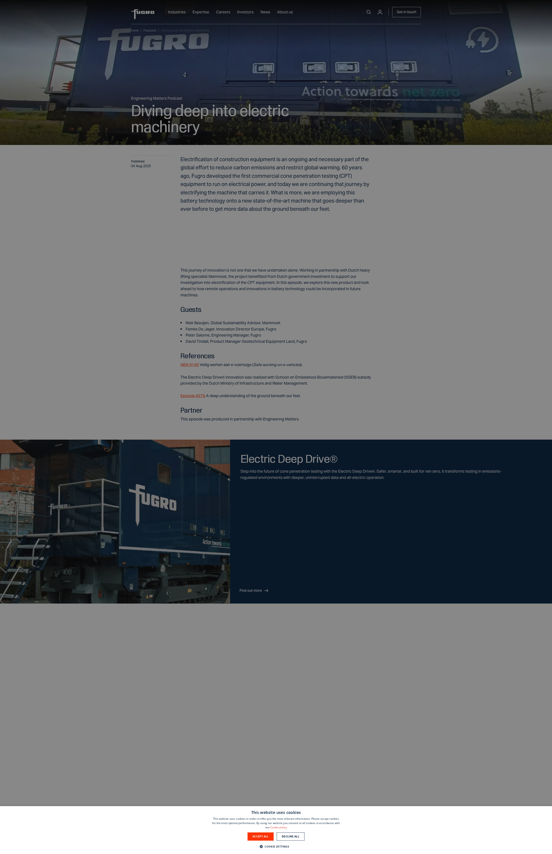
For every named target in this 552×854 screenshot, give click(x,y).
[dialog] (276, 830)
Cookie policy (278, 827)
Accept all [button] (260, 836)
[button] (276, 846)
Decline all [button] (290, 836)
